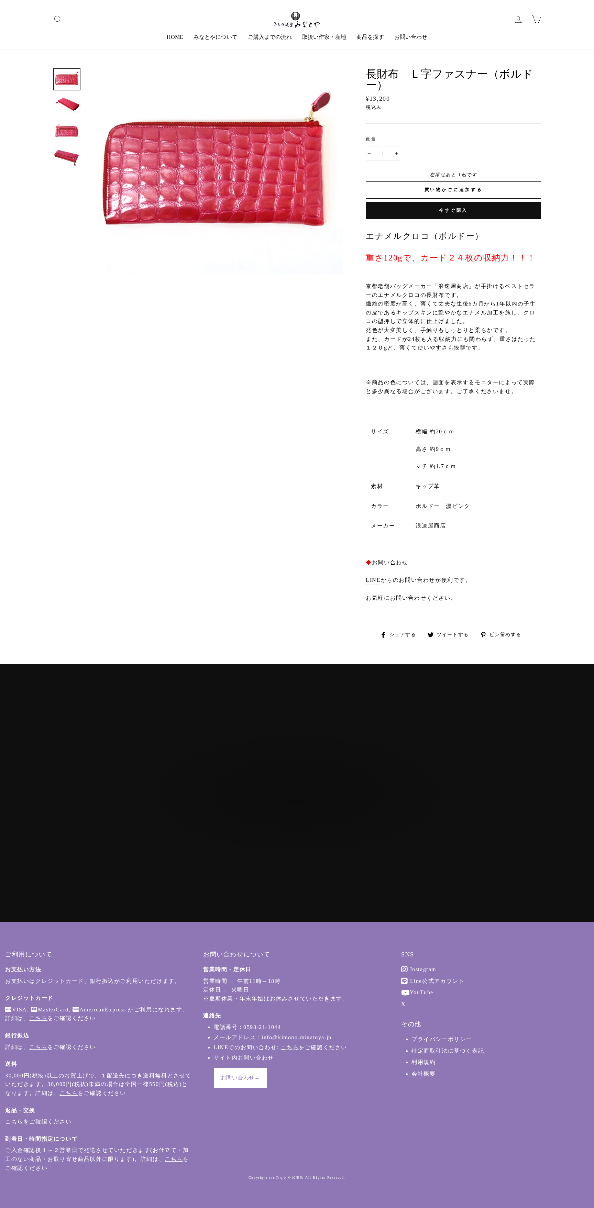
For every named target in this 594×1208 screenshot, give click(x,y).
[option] (214, 171)
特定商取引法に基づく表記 (447, 1051)
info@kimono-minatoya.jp (297, 1037)
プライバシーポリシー (441, 1039)
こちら (38, 1018)
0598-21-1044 (262, 1027)
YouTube (420, 992)
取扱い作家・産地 (324, 37)
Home (175, 37)
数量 (371, 139)
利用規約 (423, 1062)
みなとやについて (216, 37)
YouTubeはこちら (300, 831)
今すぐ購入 (453, 210)
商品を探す (370, 37)
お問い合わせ (410, 37)
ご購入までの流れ (270, 37)
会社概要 (423, 1074)
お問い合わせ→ (240, 1077)
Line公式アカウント (436, 981)
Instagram (422, 969)
